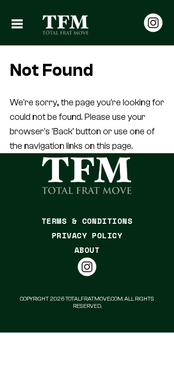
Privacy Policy (87, 235)
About (87, 250)
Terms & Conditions (87, 221)
